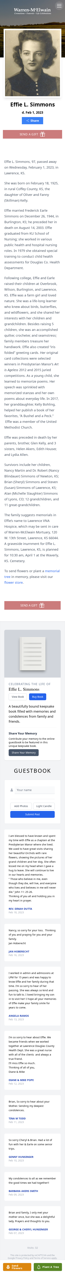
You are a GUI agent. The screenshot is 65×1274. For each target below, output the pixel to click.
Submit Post (32, 814)
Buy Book (37, 696)
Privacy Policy (22, 1258)
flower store (13, 582)
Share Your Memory (24, 752)
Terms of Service (42, 1258)
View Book (18, 696)
